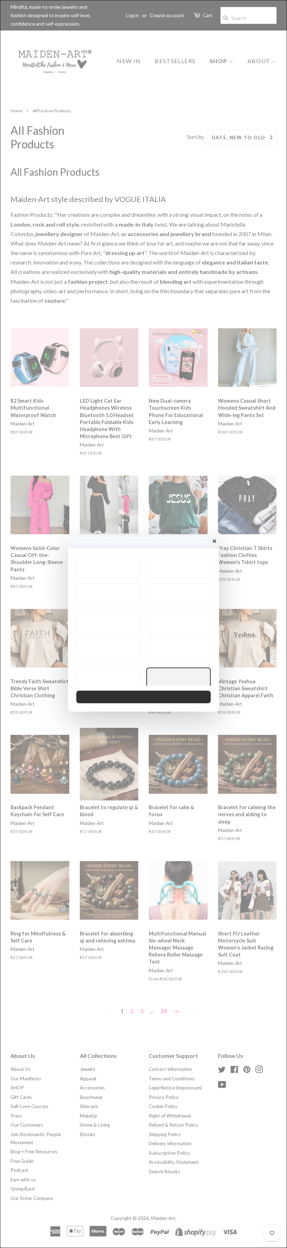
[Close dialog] (214, 541)
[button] (108, 566)
